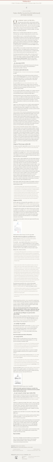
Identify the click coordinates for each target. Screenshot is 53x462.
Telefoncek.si (26, 1)
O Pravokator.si (18, 3)
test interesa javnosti (31, 321)
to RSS (29, 454)
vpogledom (17, 303)
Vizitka (13, 3)
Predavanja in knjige (32, 3)
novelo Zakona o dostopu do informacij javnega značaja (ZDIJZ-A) (25, 320)
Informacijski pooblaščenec (23, 447)
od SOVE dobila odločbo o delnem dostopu (31, 367)
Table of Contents (20, 454)
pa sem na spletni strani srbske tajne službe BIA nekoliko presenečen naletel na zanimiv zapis (26, 399)
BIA (17, 447)
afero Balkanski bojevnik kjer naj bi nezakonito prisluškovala (24, 26)
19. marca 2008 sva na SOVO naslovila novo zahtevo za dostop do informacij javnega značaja (26, 356)
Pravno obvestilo (24, 3)
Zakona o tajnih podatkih (27, 152)
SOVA (29, 447)
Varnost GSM (38, 3)
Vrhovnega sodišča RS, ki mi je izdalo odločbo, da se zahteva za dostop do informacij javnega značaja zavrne (26, 147)
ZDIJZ (31, 447)
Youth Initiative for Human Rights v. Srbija (24, 55)
